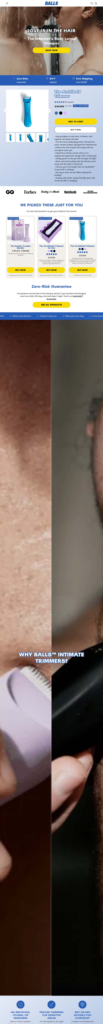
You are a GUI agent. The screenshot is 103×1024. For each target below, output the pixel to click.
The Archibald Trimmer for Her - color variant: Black (54, 251)
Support (53, 82)
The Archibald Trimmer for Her (51, 247)
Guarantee (21, 82)
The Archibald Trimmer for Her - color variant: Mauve (49, 251)
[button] (91, 3)
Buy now (20, 270)
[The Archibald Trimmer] (10, 137)
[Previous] (6, 111)
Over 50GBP (81, 82)
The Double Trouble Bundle (21, 247)
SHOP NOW (51, 50)
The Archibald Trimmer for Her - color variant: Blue (51, 251)
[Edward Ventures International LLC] (51, 3)
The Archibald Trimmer (68, 93)
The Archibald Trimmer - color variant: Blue (80, 249)
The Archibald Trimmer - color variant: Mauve (85, 249)
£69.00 (51, 258)
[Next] (48, 111)
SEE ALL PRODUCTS (51, 304)
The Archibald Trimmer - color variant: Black (82, 249)
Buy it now (76, 130)
